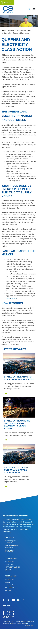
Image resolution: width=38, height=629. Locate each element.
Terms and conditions (9, 623)
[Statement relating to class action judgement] (19, 363)
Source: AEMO (11, 298)
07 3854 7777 (9, 542)
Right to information (22, 623)
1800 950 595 (9, 547)
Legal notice (30, 621)
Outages (7, 2)
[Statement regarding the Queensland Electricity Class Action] (19, 407)
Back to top (29, 626)
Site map (6, 606)
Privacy (23, 621)
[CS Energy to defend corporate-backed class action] (19, 454)
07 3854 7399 (9, 552)
